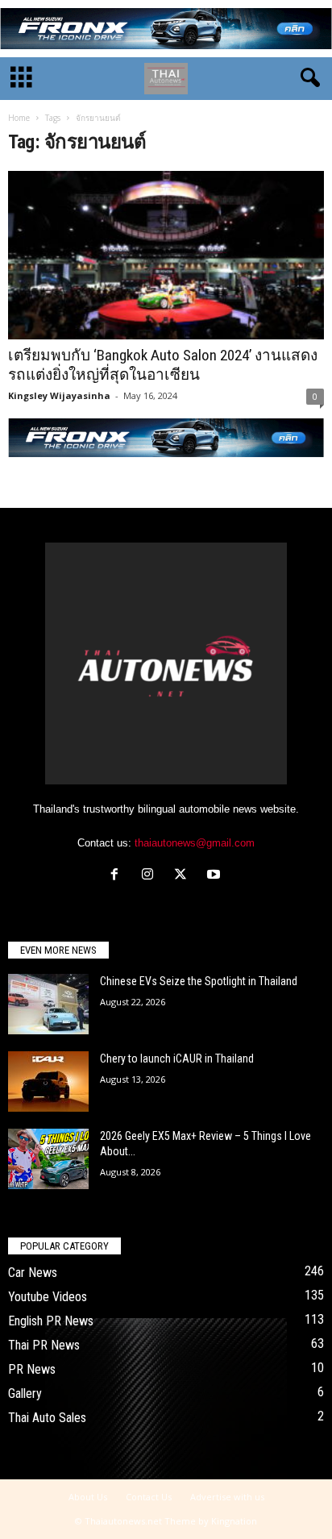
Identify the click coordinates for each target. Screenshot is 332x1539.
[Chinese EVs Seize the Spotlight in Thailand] (48, 1004)
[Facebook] (118, 876)
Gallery (25, 1393)
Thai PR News (44, 1345)
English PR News (50, 1321)
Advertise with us (227, 1497)
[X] (184, 876)
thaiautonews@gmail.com (195, 843)
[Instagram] (151, 876)
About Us (87, 1497)
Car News (32, 1272)
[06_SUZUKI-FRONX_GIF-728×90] (166, 28)
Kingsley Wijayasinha (59, 395)
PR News (32, 1369)
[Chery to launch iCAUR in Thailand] (48, 1081)
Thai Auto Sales (47, 1417)
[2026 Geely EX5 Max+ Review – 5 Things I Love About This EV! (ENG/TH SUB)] (48, 1159)
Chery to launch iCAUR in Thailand (177, 1058)
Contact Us (149, 1497)
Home (19, 117)
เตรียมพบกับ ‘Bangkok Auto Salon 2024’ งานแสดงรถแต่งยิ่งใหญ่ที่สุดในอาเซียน (162, 365)
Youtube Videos (47, 1296)
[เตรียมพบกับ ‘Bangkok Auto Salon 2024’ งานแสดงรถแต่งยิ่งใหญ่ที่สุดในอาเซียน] (166, 255)
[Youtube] (215, 876)
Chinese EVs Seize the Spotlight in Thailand (198, 981)
